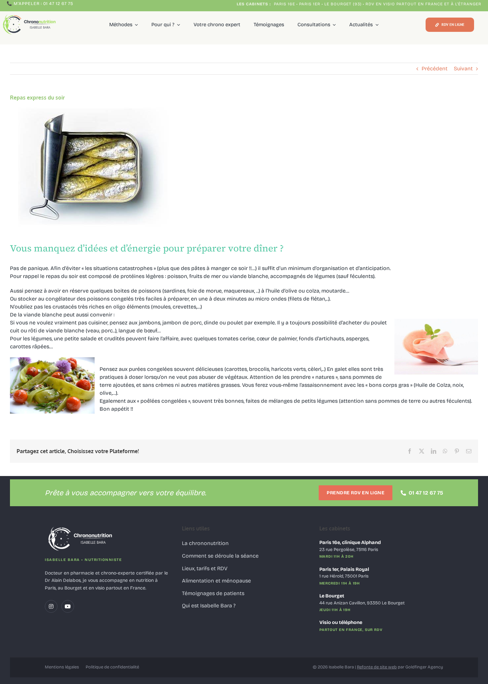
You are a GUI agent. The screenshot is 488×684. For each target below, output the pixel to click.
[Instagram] (51, 606)
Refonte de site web (377, 667)
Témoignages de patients (213, 593)
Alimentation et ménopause (216, 581)
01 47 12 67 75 (426, 493)
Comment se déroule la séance (220, 556)
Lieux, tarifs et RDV (204, 568)
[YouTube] (67, 606)
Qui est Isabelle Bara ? (209, 605)
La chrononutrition (205, 543)
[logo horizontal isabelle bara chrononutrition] (30, 15)
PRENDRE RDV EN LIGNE (355, 493)
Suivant (463, 68)
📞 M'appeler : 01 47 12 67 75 (40, 3)
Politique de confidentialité (112, 667)
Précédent (434, 68)
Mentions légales (62, 667)
